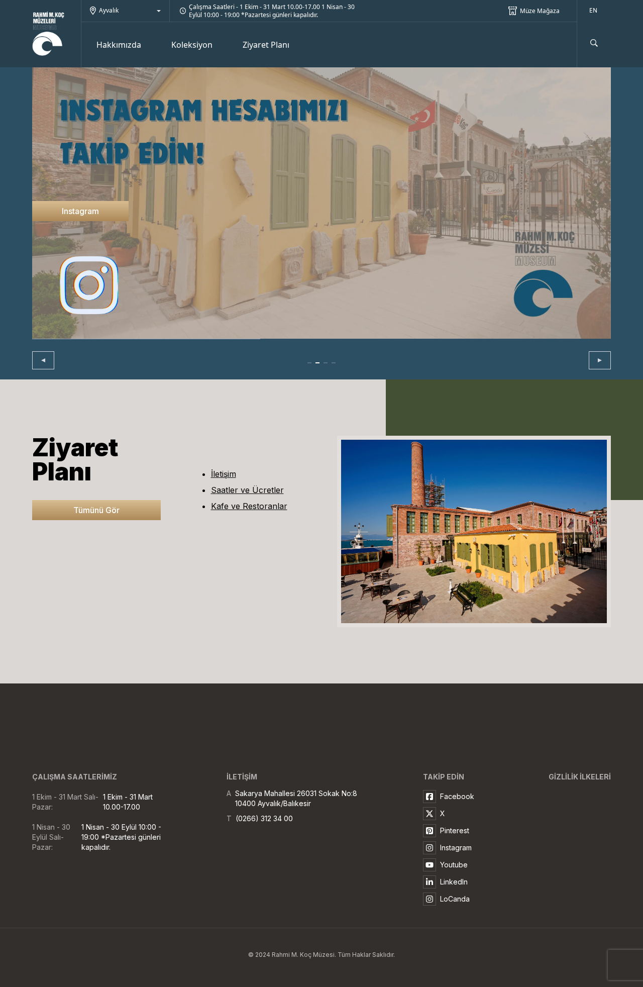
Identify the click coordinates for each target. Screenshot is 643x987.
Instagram (80, 211)
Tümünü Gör (96, 510)
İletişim (223, 474)
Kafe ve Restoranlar (249, 506)
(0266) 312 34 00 (264, 818)
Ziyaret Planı (266, 44)
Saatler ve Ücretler (247, 490)
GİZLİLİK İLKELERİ (580, 776)
